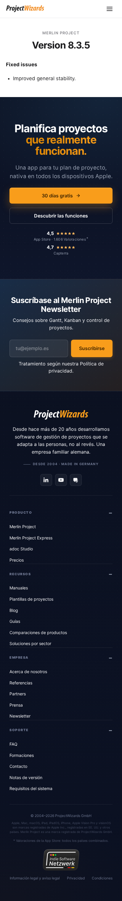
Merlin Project (22, 526)
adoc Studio (21, 548)
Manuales (18, 587)
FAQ (13, 744)
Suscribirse (92, 348)
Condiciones (102, 878)
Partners (17, 693)
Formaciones (21, 755)
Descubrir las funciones (61, 216)
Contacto (18, 766)
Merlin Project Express (30, 537)
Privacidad (76, 878)
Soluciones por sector (30, 643)
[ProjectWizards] (61, 415)
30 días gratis (57, 196)
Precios (16, 559)
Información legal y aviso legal (35, 878)
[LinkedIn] (46, 480)
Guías (14, 621)
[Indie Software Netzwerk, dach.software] (60, 860)
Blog (13, 610)
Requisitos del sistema (30, 788)
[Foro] (76, 480)
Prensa (16, 704)
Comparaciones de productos (38, 632)
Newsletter (19, 715)
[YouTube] (61, 480)
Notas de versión (25, 777)
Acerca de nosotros (28, 671)
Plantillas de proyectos (31, 599)
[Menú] (109, 8)
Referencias (20, 682)
